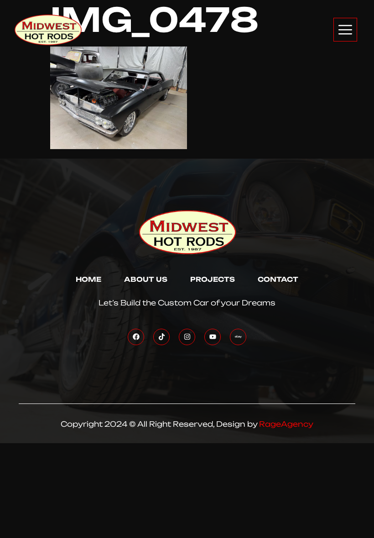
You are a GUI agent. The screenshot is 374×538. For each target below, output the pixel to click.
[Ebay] (238, 337)
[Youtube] (212, 337)
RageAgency (286, 424)
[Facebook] (136, 337)
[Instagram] (187, 337)
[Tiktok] (161, 337)
